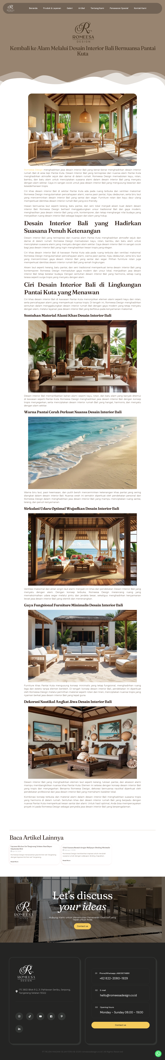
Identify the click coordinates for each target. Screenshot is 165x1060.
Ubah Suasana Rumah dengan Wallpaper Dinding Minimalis (86, 848)
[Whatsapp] (158, 1053)
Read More (14, 862)
